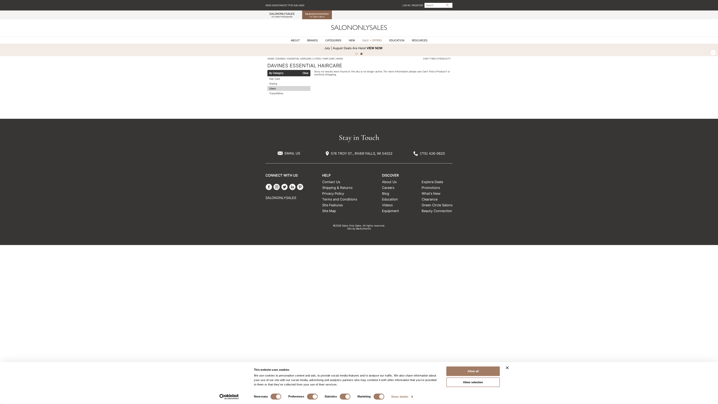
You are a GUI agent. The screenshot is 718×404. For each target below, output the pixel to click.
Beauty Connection (437, 211)
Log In (406, 5)
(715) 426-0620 (432, 153)
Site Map (329, 211)
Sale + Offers (372, 40)
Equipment (390, 211)
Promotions (431, 188)
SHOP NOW (517, 48)
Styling (273, 83)
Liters (272, 88)
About (295, 40)
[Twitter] (284, 187)
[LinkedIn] (292, 187)
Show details (399, 396)
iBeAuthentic (363, 228)
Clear (306, 73)
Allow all (473, 371)
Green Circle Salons (437, 205)
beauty (317, 15)
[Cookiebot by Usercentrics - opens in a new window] (229, 397)
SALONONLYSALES (282, 15)
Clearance (430, 199)
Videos (387, 205)
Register (417, 5)
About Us (389, 182)
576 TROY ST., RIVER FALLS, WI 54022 (361, 153)
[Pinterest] (300, 187)
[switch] (312, 397)
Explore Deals (432, 182)
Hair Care (274, 78)
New (352, 40)
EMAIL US (292, 153)
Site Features (332, 205)
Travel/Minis (276, 93)
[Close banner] (507, 367)
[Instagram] (276, 187)
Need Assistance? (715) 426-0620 (285, 5)
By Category (276, 73)
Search (447, 5)
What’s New (431, 193)
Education (396, 40)
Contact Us (331, 182)
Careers (388, 188)
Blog (385, 193)
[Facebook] (269, 187)
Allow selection (473, 382)
